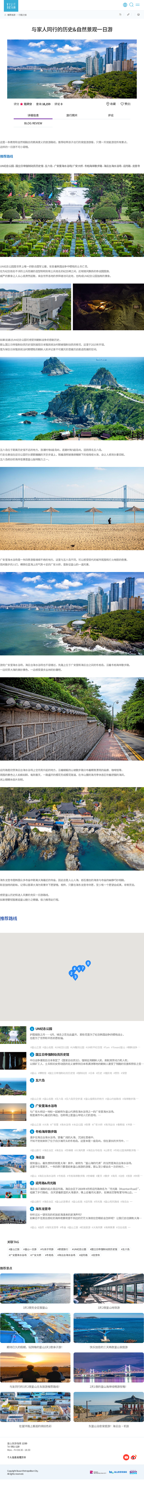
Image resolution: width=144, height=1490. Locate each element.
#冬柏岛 (49, 1255)
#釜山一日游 (29, 1249)
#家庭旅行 (62, 1249)
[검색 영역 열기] (132, 6)
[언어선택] (125, 5)
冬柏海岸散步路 (44, 1131)
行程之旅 (23, 15)
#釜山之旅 (14, 1249)
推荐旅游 (11, 15)
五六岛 (38, 1080)
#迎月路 (83, 1255)
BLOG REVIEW (33, 123)
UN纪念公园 (41, 1028)
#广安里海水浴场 (18, 1255)
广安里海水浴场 (44, 1105)
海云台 (38, 1157)
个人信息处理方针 (16, 1457)
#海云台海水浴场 (66, 1255)
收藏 (113, 104)
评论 (58, 104)
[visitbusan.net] (11, 6)
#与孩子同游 (46, 1249)
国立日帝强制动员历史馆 (50, 1054)
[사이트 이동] (126, 1457)
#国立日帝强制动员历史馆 (103, 1249)
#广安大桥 (35, 1255)
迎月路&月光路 (43, 1183)
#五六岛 (125, 1249)
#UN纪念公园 (79, 1249)
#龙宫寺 (95, 1255)
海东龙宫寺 (41, 1208)
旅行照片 (72, 115)
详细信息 (33, 115)
